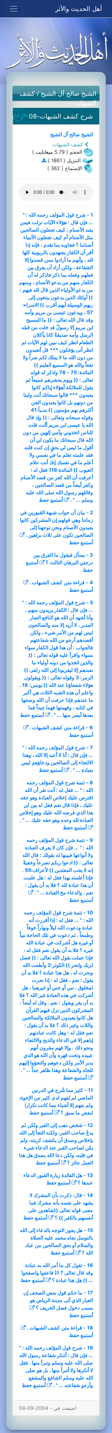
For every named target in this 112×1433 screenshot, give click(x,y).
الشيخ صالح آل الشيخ (68, 93)
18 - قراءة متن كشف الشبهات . (60, 1328)
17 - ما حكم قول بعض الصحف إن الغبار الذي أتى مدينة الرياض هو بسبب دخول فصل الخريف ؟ (58, 1300)
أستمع (56, 500)
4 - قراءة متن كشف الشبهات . (61, 582)
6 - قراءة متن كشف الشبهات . (61, 727)
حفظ (44, 500)
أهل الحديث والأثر (78, 9)
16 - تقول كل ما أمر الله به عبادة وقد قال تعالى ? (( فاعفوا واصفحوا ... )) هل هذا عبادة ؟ (57, 1272)
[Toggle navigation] (13, 9)
